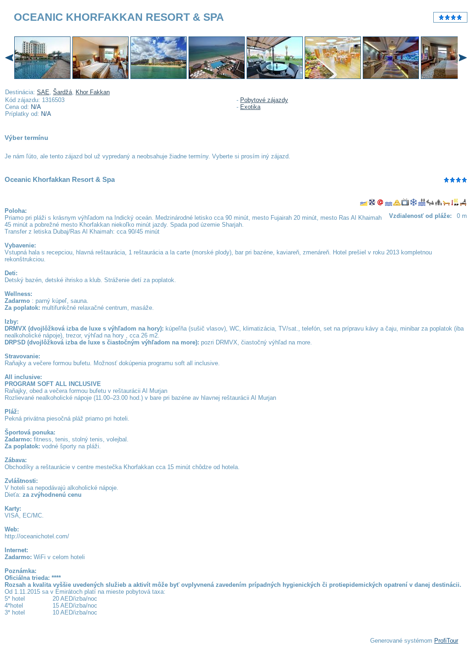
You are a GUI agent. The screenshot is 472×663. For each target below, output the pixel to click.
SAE (43, 92)
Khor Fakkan (93, 92)
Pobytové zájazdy (264, 99)
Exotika (250, 106)
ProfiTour (446, 640)
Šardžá (62, 92)
